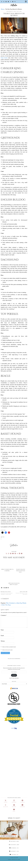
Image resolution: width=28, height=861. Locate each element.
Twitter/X (14, 841)
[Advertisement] (14, 746)
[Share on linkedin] (6, 587)
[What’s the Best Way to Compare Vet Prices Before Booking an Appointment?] (7, 564)
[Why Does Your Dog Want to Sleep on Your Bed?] (14, 577)
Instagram (14, 844)
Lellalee (16, 857)
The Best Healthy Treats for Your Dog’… (20, 571)
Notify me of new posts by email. (7, 649)
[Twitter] (1, 1)
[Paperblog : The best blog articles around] (14, 729)
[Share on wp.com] (8, 587)
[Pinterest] (6, 1)
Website (3, 641)
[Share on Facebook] (1, 587)
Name (2, 630)
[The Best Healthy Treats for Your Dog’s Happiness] (20, 564)
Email (2, 635)
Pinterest (14, 851)
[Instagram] (3, 1)
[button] (26, 1)
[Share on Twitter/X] (3, 587)
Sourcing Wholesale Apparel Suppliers (7, 593)
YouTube (14, 854)
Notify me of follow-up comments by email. (9, 646)
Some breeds (4, 58)
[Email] (21, 553)
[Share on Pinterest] (5, 587)
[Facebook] (8, 1)
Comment (4, 615)
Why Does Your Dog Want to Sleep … (14, 584)
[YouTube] (13, 553)
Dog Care (19, 11)
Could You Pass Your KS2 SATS (21, 593)
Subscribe (14, 675)
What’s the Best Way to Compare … (7, 570)
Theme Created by (14, 859)
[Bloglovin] (10, 1)
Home (2, 9)
